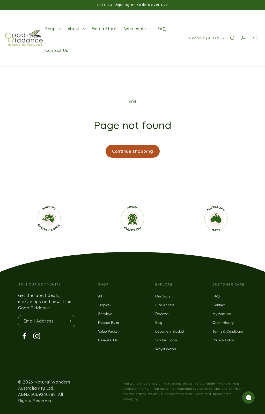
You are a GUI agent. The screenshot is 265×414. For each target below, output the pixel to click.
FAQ (215, 296)
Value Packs (107, 331)
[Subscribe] (69, 321)
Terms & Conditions (227, 331)
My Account (221, 314)
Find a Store (164, 305)
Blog (158, 322)
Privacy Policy (223, 340)
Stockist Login (166, 340)
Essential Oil (107, 340)
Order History (222, 322)
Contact (218, 305)
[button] (52, 29)
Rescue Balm (108, 322)
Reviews (161, 314)
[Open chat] (248, 397)
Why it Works (165, 349)
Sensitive (105, 314)
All (100, 296)
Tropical (104, 305)
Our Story (162, 296)
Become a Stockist (169, 331)
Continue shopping (132, 151)
